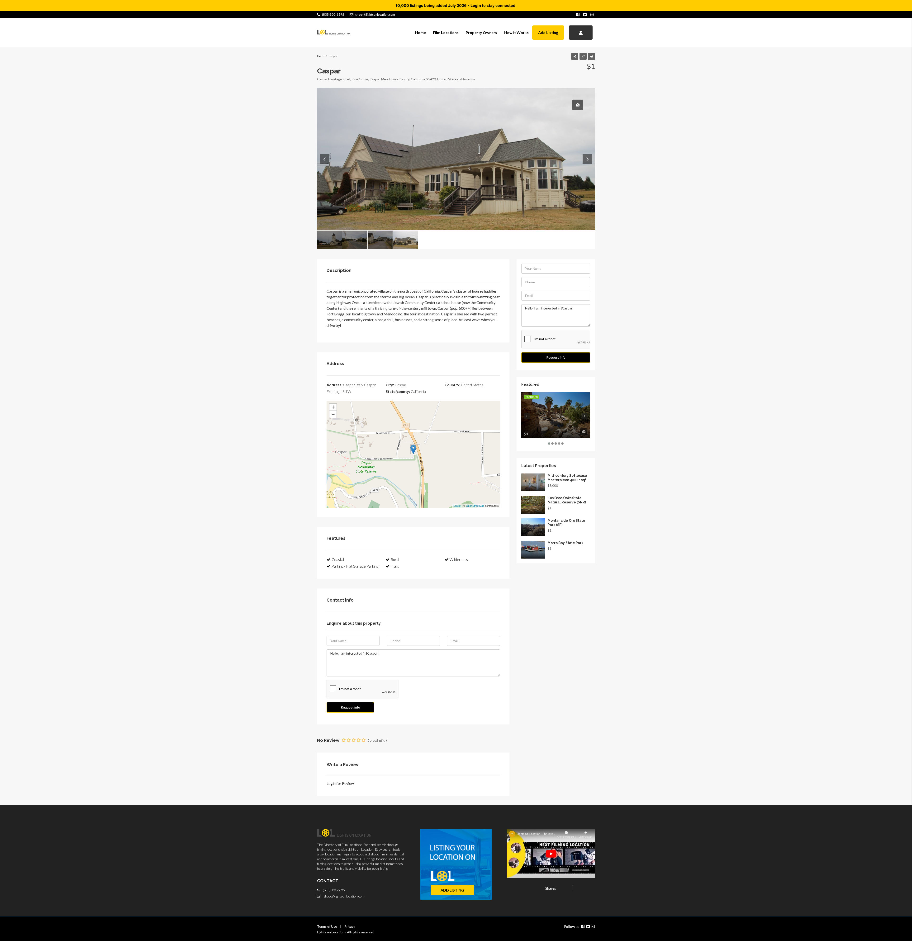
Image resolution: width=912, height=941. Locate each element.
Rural (395, 559)
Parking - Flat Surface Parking (355, 566)
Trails (395, 566)
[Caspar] (413, 449)
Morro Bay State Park (565, 543)
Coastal (338, 559)
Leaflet (457, 505)
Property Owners (481, 32)
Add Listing (548, 32)
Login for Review (340, 783)
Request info (350, 707)
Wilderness (459, 559)
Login (475, 5)
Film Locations (446, 32)
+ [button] (333, 407)
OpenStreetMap (475, 505)
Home (420, 32)
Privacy (349, 926)
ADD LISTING (452, 890)
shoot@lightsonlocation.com (343, 896)
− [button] (333, 414)
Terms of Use (327, 926)
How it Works (516, 32)
